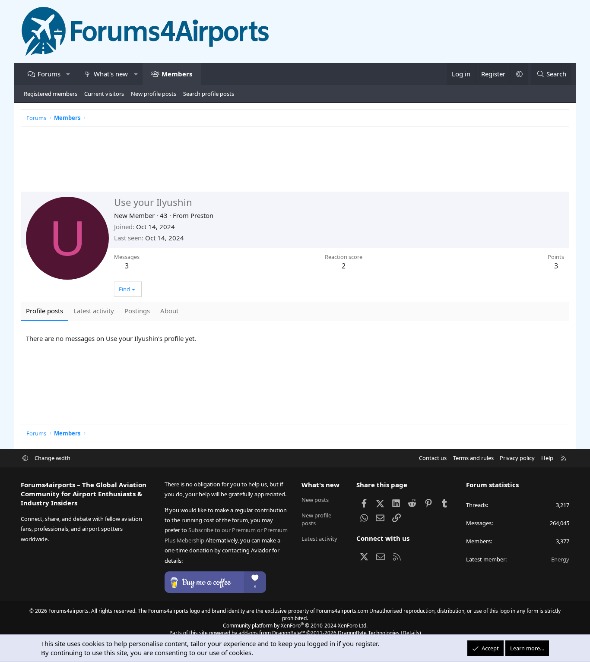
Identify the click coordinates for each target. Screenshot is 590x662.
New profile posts (153, 94)
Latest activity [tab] (93, 310)
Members (177, 73)
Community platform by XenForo (295, 625)
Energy (560, 559)
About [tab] (169, 310)
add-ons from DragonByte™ (271, 633)
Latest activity (319, 538)
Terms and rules (473, 458)
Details (411, 633)
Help (547, 458)
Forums (49, 73)
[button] (68, 74)
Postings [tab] (137, 310)
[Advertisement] (280, 164)
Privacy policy (517, 458)
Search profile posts (208, 94)
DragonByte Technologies (369, 633)
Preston (201, 215)
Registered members (50, 94)
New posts (315, 500)
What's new (111, 73)
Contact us (433, 458)
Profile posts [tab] (44, 310)
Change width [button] (52, 458)
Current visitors (104, 94)
